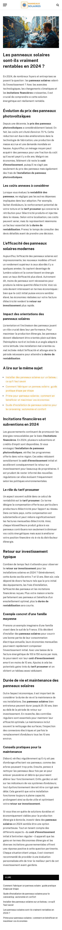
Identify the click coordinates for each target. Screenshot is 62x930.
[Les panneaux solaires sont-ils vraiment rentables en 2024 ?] (31, 47)
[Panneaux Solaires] (31, 5)
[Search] (57, 5)
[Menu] (5, 5)
